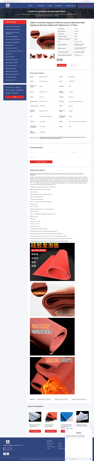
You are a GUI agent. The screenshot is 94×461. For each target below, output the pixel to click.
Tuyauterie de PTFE (10, 56)
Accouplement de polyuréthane (12, 42)
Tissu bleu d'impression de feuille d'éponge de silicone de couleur (66, 426)
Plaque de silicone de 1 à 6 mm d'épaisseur (34, 425)
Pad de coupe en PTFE (10, 80)
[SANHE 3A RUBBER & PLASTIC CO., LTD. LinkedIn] (84, 1)
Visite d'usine (49, 445)
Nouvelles (60, 443)
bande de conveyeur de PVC (12, 74)
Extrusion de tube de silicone (12, 36)
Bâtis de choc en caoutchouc (12, 59)
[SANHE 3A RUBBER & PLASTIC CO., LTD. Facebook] (82, 1)
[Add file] (67, 458)
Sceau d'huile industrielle (11, 77)
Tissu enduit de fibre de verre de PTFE (14, 51)
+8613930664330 (19, 90)
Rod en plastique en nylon (11, 65)
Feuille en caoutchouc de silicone (29, 14)
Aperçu (19, 14)
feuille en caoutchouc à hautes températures (12, 33)
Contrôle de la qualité (51, 446)
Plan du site (60, 446)
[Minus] (90, 428)
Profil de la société (50, 443)
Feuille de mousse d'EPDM (11, 71)
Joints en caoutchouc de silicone (13, 39)
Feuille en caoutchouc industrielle (13, 26)
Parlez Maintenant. (61, 65)
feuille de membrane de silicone (79, 399)
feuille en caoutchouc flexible (61, 399)
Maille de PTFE (9, 53)
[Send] (90, 458)
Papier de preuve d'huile (11, 68)
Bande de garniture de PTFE (12, 48)
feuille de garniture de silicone (43, 399)
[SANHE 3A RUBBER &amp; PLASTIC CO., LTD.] (7, 5)
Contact (48, 448)
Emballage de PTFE (10, 45)
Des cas (59, 445)
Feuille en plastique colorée (11, 62)
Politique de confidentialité (63, 448)
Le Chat (15, 97)
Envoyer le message (41, 162)
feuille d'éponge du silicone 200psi (49, 425)
